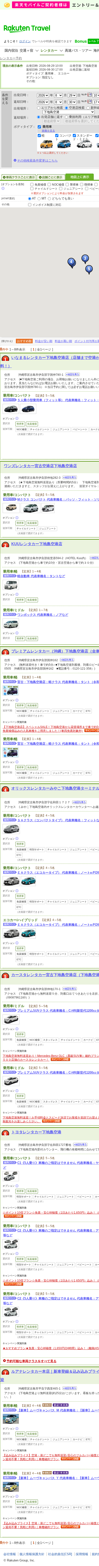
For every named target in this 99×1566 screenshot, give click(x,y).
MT (44, 198)
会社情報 (9, 1554)
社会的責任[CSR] (60, 1554)
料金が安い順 (43, 341)
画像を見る (48, 130)
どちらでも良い (63, 198)
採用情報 (82, 1554)
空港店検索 (77, 107)
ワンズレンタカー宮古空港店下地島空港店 (40, 466)
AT (34, 198)
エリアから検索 (52, 107)
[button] (85, 259)
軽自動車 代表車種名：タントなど (41, 576)
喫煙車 (88, 184)
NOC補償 (58, 184)
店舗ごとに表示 (51, 177)
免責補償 (40, 184)
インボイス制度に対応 (46, 204)
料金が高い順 (63, 341)
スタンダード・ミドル (82, 137)
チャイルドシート (46, 188)
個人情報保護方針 (31, 1554)
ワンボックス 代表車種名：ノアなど (42, 615)
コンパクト (63, 137)
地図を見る (72, 374)
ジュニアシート (73, 188)
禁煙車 (74, 184)
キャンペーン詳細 (60, 1060)
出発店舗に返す (52, 117)
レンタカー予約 (11, 58)
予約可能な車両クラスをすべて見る (31, 1361)
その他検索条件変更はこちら (37, 160)
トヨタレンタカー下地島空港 (36, 1132)
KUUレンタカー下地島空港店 (36, 544)
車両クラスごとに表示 (18, 177)
